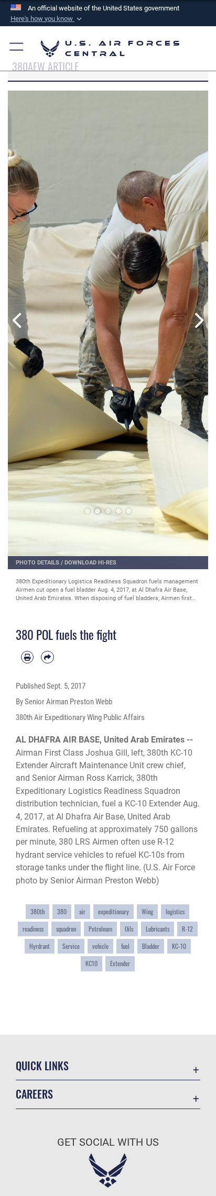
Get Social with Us (108, 1142)
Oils (129, 929)
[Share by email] (47, 657)
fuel (125, 946)
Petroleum (100, 929)
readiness (33, 929)
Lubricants (157, 929)
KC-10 (179, 946)
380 (62, 911)
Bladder (150, 946)
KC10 (91, 963)
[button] (47, 19)
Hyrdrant (39, 946)
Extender (120, 963)
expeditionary (113, 911)
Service (71, 946)
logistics (175, 911)
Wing (147, 911)
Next (198, 321)
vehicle (100, 946)
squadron (66, 929)
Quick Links (42, 1065)
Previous (18, 321)
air (82, 911)
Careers (34, 1094)
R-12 (187, 929)
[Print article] (27, 657)
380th (37, 911)
